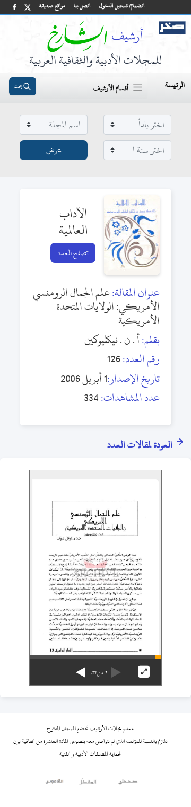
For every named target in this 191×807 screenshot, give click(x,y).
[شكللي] (87, 784)
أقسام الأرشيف (110, 88)
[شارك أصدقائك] (14, 7)
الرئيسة (175, 84)
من (98, 673)
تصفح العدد (73, 252)
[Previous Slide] (116, 669)
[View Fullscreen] (144, 672)
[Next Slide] (80, 669)
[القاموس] (55, 784)
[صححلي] (128, 784)
